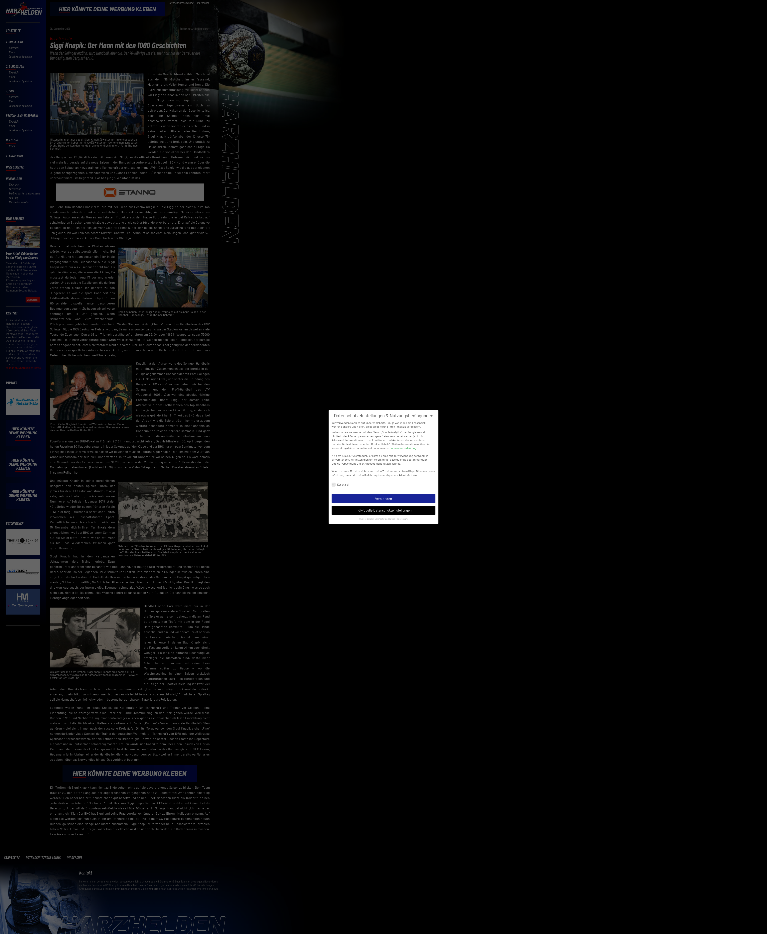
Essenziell (343, 484)
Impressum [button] (402, 519)
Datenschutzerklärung (402, 448)
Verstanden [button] (383, 498)
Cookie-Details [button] (366, 519)
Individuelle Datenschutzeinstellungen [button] (383, 510)
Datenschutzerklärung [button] (385, 519)
